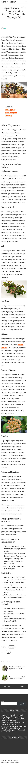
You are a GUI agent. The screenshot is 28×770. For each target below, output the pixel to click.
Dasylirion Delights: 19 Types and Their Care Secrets (13, 731)
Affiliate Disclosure (5, 762)
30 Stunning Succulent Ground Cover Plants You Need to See (12, 716)
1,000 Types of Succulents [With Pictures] (11, 113)
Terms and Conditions (14, 762)
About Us (10, 760)
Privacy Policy (4, 760)
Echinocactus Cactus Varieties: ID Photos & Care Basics (13, 723)
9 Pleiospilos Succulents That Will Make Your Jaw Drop (13, 720)
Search (2, 701)
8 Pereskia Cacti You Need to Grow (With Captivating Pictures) (13, 727)
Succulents (11, 647)
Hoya (8, 652)
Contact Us (15, 760)
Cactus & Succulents (8, 1)
